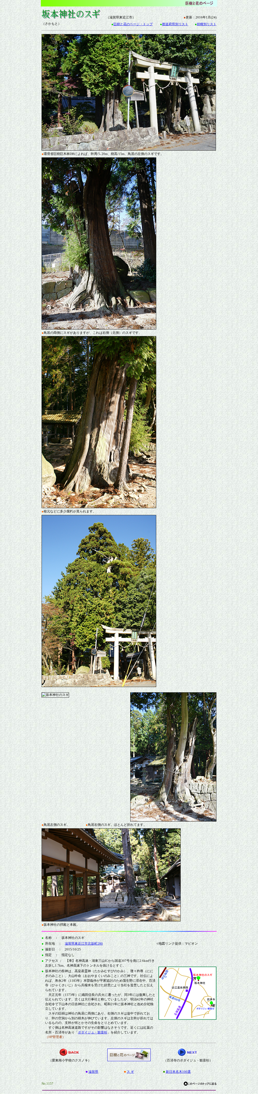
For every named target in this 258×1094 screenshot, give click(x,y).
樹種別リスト (206, 24)
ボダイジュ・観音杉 (92, 1032)
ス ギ (130, 1072)
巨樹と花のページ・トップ (133, 24)
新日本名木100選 (178, 1072)
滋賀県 (93, 1072)
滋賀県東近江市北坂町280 (84, 943)
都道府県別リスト (175, 24)
